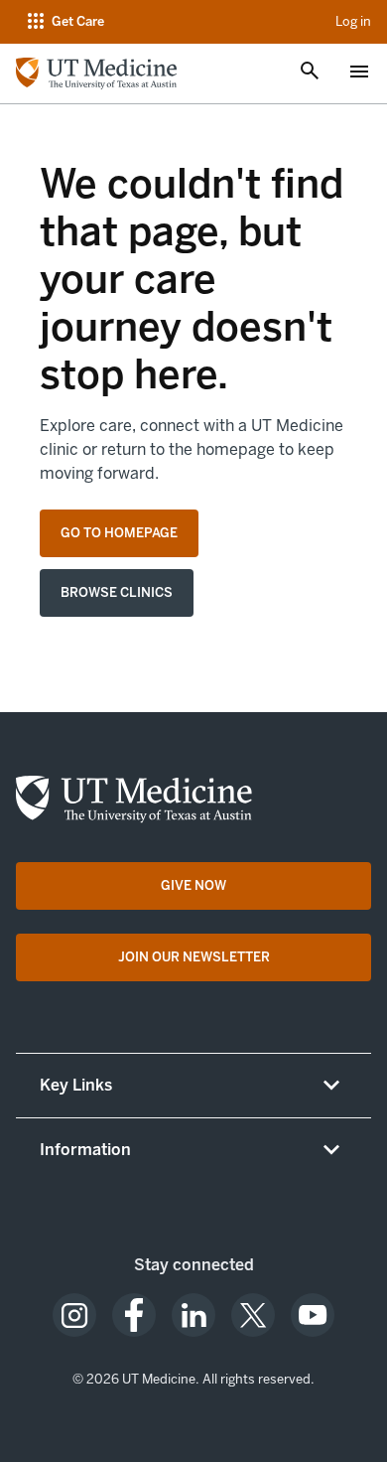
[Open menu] (359, 73)
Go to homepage (119, 532)
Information (85, 1149)
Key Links (76, 1085)
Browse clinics (117, 592)
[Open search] (310, 72)
